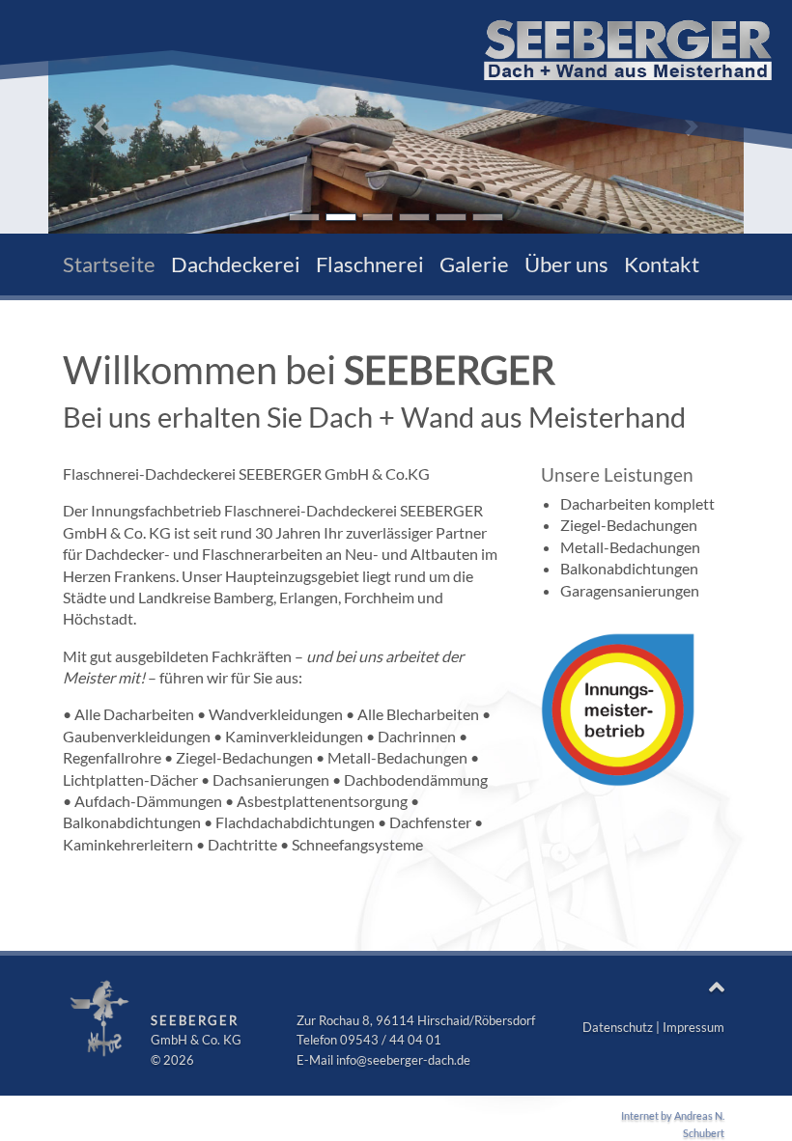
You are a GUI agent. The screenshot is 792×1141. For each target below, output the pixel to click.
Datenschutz (617, 1027)
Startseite (109, 264)
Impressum (693, 1027)
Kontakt (661, 264)
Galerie (474, 264)
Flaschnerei (370, 264)
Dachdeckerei (235, 264)
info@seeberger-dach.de (403, 1060)
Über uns (566, 264)
